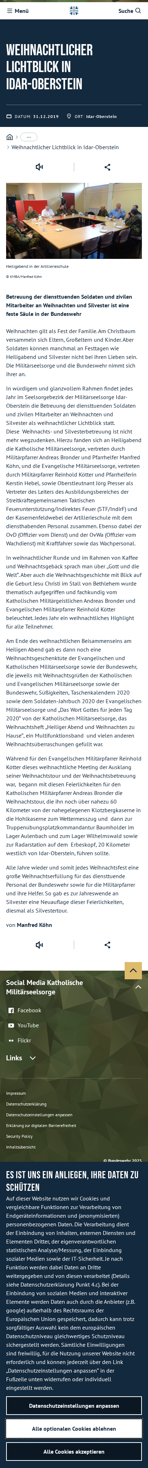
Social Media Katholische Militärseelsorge (44, 987)
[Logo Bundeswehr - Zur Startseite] (74, 10)
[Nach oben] (133, 970)
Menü (22, 10)
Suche (126, 10)
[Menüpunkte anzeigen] (28, 137)
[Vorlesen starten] (39, 167)
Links (14, 1057)
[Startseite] (9, 137)
